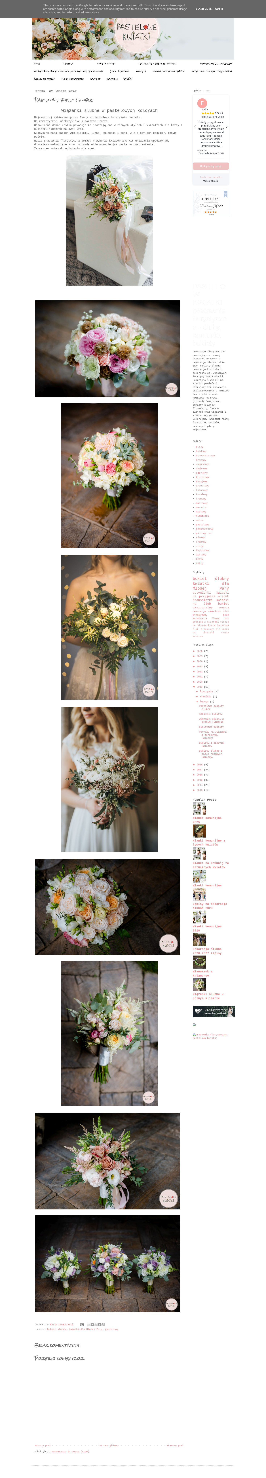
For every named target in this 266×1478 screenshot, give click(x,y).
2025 (200, 656)
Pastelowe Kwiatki (211, 177)
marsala (201, 507)
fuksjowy (202, 481)
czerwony (202, 472)
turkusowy (202, 550)
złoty (199, 559)
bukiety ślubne (106, 63)
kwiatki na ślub (211, 602)
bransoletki (204, 600)
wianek (223, 596)
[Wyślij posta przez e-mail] (82, 1324)
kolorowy (202, 490)
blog (37, 63)
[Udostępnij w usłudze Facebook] (99, 1324)
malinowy (202, 503)
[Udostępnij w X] (96, 1324)
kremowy (201, 498)
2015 (200, 780)
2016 (200, 774)
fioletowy (202, 477)
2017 (200, 769)
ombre (199, 520)
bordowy (201, 451)
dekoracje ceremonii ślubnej (157, 63)
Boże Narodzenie (73, 78)
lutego (205, 701)
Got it (219, 8)
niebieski (202, 516)
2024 (200, 661)
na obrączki (207, 632)
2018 (200, 764)
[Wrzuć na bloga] (92, 1324)
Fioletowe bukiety (211, 727)
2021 (200, 676)
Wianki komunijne (207, 885)
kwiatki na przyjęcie (211, 594)
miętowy (201, 511)
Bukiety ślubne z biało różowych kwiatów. (210, 753)
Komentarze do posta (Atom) (70, 1451)
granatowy (202, 485)
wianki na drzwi (44, 78)
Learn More (204, 8)
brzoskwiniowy (205, 455)
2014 (200, 785)
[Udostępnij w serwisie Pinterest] (103, 1324)
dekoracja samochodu (208, 611)
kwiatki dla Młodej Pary (85, 1329)
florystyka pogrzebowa (169, 71)
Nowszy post (43, 1445)
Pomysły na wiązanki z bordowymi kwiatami (213, 734)
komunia (224, 607)
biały (199, 447)
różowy (200, 537)
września (206, 696)
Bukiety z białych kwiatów (211, 744)
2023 (200, 666)
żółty (199, 563)
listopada (207, 691)
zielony (201, 554)
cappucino (202, 464)
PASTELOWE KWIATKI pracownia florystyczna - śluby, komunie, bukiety (210, 314)
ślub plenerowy (204, 629)
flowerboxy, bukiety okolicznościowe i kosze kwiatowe (68, 71)
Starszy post (175, 1445)
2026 (200, 651)
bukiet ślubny (56, 1329)
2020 (200, 681)
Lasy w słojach (119, 71)
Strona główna (108, 1445)
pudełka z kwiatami (206, 622)
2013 (200, 790)
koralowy (202, 494)
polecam (112, 78)
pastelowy (111, 1329)
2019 (200, 687)
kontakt (95, 78)
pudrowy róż (204, 533)
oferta (68, 63)
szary (199, 546)
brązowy (201, 460)
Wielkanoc (222, 629)
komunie (141, 71)
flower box (220, 618)
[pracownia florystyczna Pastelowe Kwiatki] (211, 1038)
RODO (128, 78)
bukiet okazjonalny (211, 605)
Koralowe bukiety (210, 713)
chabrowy (202, 468)
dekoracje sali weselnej (216, 63)
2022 (200, 671)
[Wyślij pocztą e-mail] (89, 1324)
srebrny (201, 541)
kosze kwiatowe (218, 625)
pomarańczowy (204, 528)
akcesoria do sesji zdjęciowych (212, 71)
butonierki (204, 592)
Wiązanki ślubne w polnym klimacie (211, 721)
